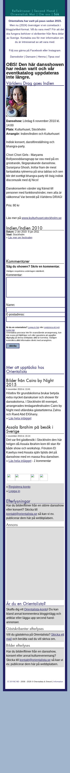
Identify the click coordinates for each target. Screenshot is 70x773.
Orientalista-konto (35, 609)
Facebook (36, 50)
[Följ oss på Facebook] (11, 479)
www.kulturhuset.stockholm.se (42, 218)
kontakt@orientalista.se (21, 513)
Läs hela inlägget (20, 418)
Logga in (14, 491)
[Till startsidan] (35, 4)
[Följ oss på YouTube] (23, 479)
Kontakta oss (28, 37)
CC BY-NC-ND (13, 682)
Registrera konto (19, 486)
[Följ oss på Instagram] (43, 479)
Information (58, 682)
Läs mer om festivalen (20, 237)
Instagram (54, 50)
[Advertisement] (35, 564)
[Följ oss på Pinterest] (35, 479)
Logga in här (33, 327)
